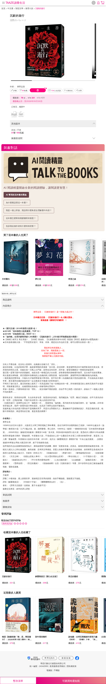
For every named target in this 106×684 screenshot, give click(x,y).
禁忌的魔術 (73, 576)
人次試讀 (56, 90)
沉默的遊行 (7, 576)
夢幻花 (38, 278)
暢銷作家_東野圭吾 (9, 293)
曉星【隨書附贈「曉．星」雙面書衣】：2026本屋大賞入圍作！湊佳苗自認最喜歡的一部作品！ (17, 639)
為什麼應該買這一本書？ (17, 202)
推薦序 (6, 500)
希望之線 (72, 278)
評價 (15, 90)
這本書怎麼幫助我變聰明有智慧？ (21, 218)
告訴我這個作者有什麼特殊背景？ (21, 226)
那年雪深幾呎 (41, 636)
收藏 (24, 90)
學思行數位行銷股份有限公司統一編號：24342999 (48, 664)
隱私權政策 (71, 666)
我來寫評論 (7, 523)
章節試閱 (7, 494)
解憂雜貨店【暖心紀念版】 (46, 576)
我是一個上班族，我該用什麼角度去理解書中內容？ (29, 210)
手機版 (57, 670)
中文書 (10, 8)
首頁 (3, 8)
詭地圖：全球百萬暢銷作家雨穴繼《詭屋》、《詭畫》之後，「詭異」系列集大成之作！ (82, 639)
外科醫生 (6, 278)
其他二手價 (17, 131)
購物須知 (7, 506)
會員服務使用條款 (57, 666)
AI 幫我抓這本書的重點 (16, 194)
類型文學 (19, 8)
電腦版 (49, 670)
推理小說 (29, 8)
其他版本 (15, 123)
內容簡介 (7, 305)
